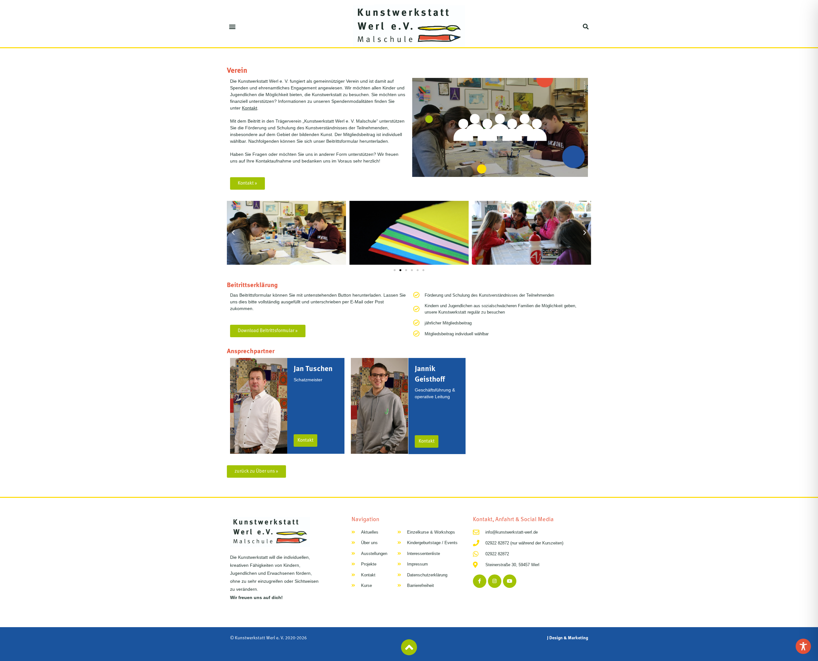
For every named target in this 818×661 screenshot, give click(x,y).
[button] (232, 26)
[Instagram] (494, 581)
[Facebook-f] (479, 581)
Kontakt (249, 107)
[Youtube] (509, 581)
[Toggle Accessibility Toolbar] (803, 646)
